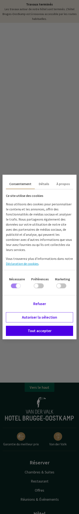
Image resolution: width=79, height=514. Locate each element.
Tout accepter (39, 330)
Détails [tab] (44, 184)
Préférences (40, 279)
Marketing (62, 279)
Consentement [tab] (20, 184)
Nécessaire (17, 279)
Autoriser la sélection (39, 317)
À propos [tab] (63, 184)
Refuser (39, 303)
